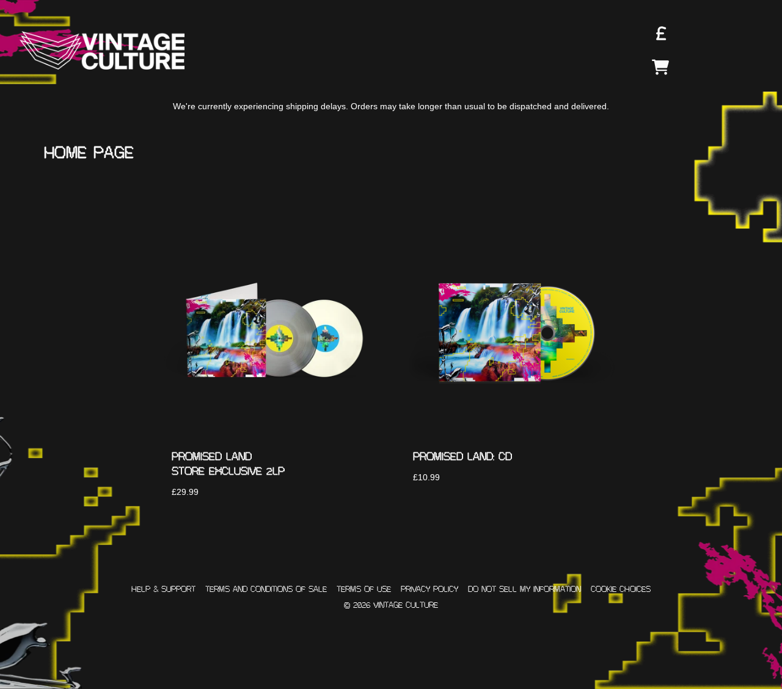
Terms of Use (364, 589)
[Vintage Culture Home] (102, 50)
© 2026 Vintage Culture (391, 605)
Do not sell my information (524, 589)
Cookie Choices (621, 589)
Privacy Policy (429, 589)
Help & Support (163, 589)
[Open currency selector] (660, 33)
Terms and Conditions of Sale (266, 589)
